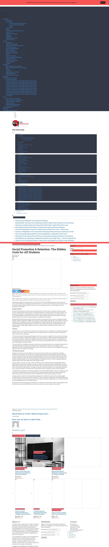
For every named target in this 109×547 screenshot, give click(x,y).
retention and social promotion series (40, 409)
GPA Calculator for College (13, 98)
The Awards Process (11, 79)
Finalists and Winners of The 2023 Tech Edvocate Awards (21, 85)
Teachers (8, 63)
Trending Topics (37, 244)
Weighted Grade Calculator (13, 104)
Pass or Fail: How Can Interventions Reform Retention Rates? (22, 473)
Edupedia (8, 35)
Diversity (8, 70)
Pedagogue (9, 36)
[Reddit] (25, 291)
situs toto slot (72, 536)
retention (29, 409)
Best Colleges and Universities (14, 66)
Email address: (73, 293)
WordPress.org (76, 260)
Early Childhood (10, 50)
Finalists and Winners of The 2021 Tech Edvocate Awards (21, 86)
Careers (11, 26)
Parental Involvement (12, 60)
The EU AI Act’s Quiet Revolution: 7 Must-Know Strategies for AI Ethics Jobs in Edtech (44, 240)
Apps (4, 97)
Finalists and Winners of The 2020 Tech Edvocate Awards (21, 89)
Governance (9, 22)
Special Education (10, 58)
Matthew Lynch (16, 255)
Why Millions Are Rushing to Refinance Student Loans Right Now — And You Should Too (45, 238)
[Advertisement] (40, 398)
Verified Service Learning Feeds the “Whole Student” (40, 512)
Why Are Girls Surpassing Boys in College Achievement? (23, 512)
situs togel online (73, 531)
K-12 (18, 409)
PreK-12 (5, 41)
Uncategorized (37, 509)
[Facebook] (13, 291)
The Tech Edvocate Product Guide (14, 30)
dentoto (71, 533)
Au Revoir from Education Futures (81, 307)
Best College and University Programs (16, 67)
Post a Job (5, 109)
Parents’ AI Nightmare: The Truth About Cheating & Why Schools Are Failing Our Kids (44, 231)
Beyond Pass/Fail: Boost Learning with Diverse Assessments (41, 456)
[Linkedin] (19, 291)
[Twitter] (16, 291)
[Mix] (28, 291)
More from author (32, 436)
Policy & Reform (10, 61)
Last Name (72, 298)
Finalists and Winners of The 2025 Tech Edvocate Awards (21, 82)
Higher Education (10, 73)
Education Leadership (11, 53)
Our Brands (9, 20)
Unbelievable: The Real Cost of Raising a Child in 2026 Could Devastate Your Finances (44, 223)
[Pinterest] (22, 291)
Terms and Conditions (12, 38)
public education (23, 409)
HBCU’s (8, 69)
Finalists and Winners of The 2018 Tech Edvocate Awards (21, 92)
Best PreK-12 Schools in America (14, 45)
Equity (8, 54)
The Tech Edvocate (8, 107)
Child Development (11, 47)
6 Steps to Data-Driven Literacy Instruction (83, 310)
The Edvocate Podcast (11, 33)
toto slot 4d (72, 537)
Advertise (5, 76)
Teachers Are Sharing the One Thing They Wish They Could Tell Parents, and (41, 225)
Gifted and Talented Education (14, 57)
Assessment (9, 42)
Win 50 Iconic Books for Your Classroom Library (31, 221)
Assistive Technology (12, 44)
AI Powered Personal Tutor (10, 110)
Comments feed (77, 259)
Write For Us (9, 28)
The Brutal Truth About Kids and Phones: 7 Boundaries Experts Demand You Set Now (44, 236)
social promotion (53, 409)
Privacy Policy (10, 39)
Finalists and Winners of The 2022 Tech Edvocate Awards (21, 88)
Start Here (5, 19)
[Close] (0, 10)
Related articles (18, 436)
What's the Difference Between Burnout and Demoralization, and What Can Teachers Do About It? (83, 317)
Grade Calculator (10, 103)
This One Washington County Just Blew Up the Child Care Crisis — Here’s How (41, 229)
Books (7, 29)
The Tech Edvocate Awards (10, 78)
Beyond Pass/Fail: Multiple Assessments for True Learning (59, 473)
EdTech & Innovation (11, 51)
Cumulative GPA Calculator (13, 101)
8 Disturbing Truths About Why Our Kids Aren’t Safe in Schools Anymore (40, 227)
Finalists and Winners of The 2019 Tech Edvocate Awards (21, 91)
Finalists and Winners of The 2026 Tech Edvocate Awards (21, 81)
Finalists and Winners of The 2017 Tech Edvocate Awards (21, 94)
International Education (12, 75)
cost (16, 409)
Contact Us (9, 32)
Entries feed (76, 257)
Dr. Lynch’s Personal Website (16, 25)
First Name (72, 295)
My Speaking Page (28, 140)
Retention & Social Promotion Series (26, 244)
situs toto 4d (72, 534)
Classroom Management (12, 48)
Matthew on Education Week (83, 304)
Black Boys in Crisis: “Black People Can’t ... (31, 414)
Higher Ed (5, 64)
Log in (74, 256)
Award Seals (9, 95)
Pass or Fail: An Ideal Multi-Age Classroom (59, 513)
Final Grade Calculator (12, 106)
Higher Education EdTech (12, 72)
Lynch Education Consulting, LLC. (18, 23)
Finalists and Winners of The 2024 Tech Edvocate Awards (21, 84)
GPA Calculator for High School (14, 100)
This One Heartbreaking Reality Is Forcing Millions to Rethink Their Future (41, 234)
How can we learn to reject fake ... (27, 419)
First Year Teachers (11, 56)
